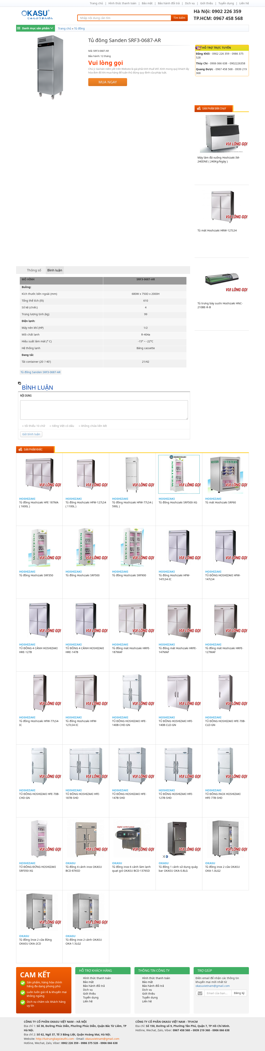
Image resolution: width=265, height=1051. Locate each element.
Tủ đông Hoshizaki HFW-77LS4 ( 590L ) (132, 504)
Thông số (34, 270)
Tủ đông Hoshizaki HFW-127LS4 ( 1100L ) (86, 504)
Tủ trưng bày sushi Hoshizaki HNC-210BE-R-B (220, 305)
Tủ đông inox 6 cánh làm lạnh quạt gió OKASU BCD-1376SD (131, 868)
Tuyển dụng (226, 3)
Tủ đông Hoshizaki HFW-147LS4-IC (174, 577)
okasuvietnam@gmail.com (213, 986)
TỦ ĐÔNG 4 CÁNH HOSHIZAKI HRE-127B (38, 650)
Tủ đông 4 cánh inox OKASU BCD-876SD (84, 868)
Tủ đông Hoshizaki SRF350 (36, 575)
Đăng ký (239, 993)
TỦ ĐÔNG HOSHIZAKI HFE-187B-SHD (83, 796)
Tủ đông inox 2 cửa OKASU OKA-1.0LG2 (222, 868)
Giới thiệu (206, 3)
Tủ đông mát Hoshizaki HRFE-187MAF (131, 650)
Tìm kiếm (179, 18)
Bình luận (54, 270)
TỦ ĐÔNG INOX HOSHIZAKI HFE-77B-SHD (223, 796)
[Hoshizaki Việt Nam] (38, 14)
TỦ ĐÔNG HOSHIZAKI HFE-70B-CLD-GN (225, 723)
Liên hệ (244, 3)
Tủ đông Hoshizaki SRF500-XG (178, 502)
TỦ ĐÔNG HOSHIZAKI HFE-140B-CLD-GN (176, 723)
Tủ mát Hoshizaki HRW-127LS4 (217, 230)
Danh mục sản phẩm (36, 28)
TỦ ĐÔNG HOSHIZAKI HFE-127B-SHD (176, 796)
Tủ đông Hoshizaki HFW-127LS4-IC (81, 723)
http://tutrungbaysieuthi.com (55, 1039)
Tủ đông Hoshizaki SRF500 (83, 575)
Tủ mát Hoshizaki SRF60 (220, 502)
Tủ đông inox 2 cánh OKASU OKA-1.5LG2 (84, 941)
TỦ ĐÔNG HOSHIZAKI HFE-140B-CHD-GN (129, 723)
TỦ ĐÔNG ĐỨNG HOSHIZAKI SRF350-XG (37, 868)
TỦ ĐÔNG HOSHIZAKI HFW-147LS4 (223, 577)
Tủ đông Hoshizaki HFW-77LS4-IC (39, 723)
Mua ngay (108, 82)
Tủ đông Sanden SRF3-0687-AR (41, 372)
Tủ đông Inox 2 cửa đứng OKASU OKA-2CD (35, 941)
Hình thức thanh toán (122, 3)
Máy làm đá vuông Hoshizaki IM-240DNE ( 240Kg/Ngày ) (218, 159)
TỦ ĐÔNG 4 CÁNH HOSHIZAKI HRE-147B (85, 650)
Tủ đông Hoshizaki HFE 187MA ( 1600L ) (38, 504)
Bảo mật (147, 3)
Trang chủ (96, 3)
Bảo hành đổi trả (169, 3)
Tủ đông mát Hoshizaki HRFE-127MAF (224, 650)
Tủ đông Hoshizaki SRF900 (129, 575)
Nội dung (26, 395)
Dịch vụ (190, 3)
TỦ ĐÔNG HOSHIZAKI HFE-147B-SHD (129, 796)
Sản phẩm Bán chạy (214, 108)
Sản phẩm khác (33, 449)
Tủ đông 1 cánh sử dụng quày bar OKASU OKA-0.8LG (178, 868)
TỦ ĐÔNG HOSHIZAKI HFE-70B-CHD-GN (39, 796)
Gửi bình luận (31, 434)
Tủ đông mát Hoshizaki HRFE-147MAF (178, 650)
